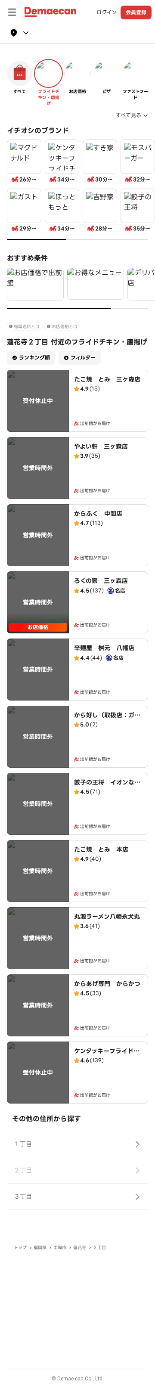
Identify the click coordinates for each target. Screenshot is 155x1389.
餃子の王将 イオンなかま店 (107, 787)
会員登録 (136, 12)
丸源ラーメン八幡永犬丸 (107, 916)
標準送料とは (27, 326)
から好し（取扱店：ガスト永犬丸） (107, 719)
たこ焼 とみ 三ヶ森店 (107, 379)
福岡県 (40, 1247)
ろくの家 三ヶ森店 (101, 581)
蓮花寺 (79, 1247)
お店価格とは (65, 326)
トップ (20, 1247)
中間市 (59, 1247)
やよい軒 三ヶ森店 (101, 446)
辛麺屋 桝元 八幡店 (104, 648)
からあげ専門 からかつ (107, 984)
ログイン (106, 12)
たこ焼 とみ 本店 (101, 849)
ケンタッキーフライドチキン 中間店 (107, 1055)
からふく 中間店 (98, 513)
